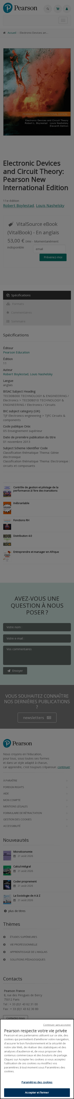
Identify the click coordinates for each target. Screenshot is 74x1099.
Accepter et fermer (37, 1092)
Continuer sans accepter (57, 1024)
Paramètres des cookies (37, 1082)
